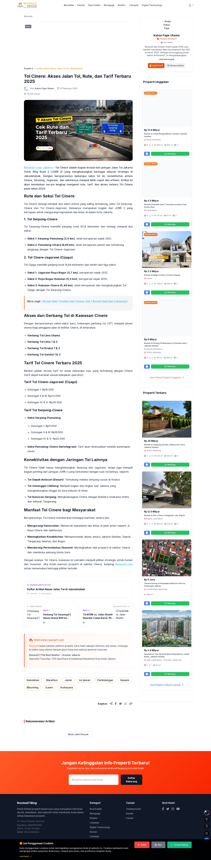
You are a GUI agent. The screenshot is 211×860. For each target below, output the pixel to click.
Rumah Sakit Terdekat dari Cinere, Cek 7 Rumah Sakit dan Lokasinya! (84, 301)
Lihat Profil (157, 65)
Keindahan (33, 680)
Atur (160, 845)
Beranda (69, 5)
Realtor (122, 5)
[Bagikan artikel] (111, 703)
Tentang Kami (133, 808)
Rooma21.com (124, 564)
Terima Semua (181, 845)
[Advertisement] (78, 44)
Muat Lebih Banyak (78, 734)
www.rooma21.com (52, 639)
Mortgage (109, 5)
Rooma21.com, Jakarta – (39, 167)
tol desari (84, 680)
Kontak (129, 813)
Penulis (81, 5)
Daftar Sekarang (131, 780)
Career (129, 818)
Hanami (124, 680)
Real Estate (94, 5)
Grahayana (66, 687)
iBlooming (32, 687)
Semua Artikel (177, 65)
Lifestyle (133, 5)
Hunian (93, 831)
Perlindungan (105, 680)
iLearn (49, 687)
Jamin (68, 680)
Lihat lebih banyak (166, 59)
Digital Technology (152, 5)
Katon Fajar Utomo (44, 88)
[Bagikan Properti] (147, 154)
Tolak (143, 845)
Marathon (52, 680)
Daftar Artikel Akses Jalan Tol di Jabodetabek (60, 68)
